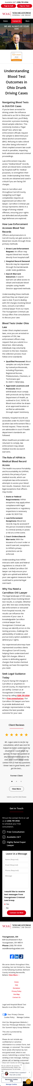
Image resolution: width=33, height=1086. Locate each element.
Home (5, 21)
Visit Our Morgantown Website (14, 1022)
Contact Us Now (16, 913)
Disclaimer (16, 988)
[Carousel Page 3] (21, 781)
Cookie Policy (9, 1017)
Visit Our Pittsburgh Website (13, 1025)
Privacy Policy (16, 991)
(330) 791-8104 (15, 945)
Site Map (16, 994)
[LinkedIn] (16, 956)
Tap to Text (24, 6)
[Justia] (21, 956)
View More (16, 789)
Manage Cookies (23, 1017)
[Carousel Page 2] (16, 781)
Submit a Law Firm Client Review (16, 797)
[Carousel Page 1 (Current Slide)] (12, 781)
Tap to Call (8, 6)
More (27, 21)
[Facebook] (12, 956)
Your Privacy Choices (16, 1014)
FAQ (16, 985)
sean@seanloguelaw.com (13, 948)
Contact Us (16, 21)
